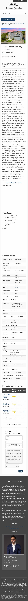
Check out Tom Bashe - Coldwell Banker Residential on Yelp (14, 527)
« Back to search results (8, 19)
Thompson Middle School (6, 403)
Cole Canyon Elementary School (6, 396)
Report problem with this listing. (14, 182)
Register (17, 0)
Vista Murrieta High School (6, 410)
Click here (17, 288)
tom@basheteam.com (11, 560)
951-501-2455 (7, 13)
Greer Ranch (17, 23)
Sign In (24, 0)
